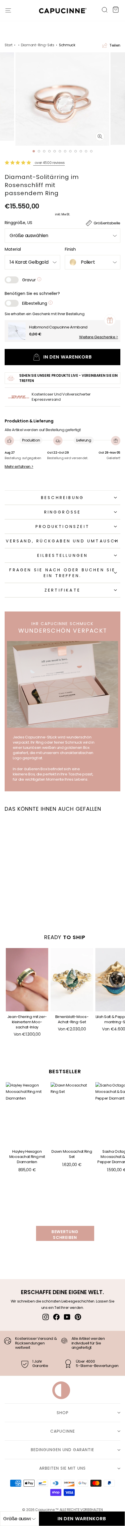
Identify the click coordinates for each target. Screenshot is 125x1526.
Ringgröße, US (18, 223)
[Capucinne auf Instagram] (45, 1317)
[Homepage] (60, 12)
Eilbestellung (35, 303)
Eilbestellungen (62, 555)
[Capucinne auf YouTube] (67, 1317)
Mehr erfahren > (19, 466)
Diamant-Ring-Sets (37, 45)
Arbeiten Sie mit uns (62, 1468)
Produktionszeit (62, 526)
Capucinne (62, 1431)
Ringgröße (62, 512)
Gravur (29, 280)
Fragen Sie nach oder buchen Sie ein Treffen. (62, 573)
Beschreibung (62, 497)
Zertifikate (62, 590)
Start (8, 45)
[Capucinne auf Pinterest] (78, 1317)
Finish (70, 249)
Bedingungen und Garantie (62, 1450)
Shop (63, 1413)
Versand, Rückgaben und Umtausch (62, 541)
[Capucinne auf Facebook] (56, 1317)
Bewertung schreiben (64, 1234)
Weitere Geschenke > (98, 337)
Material (13, 249)
